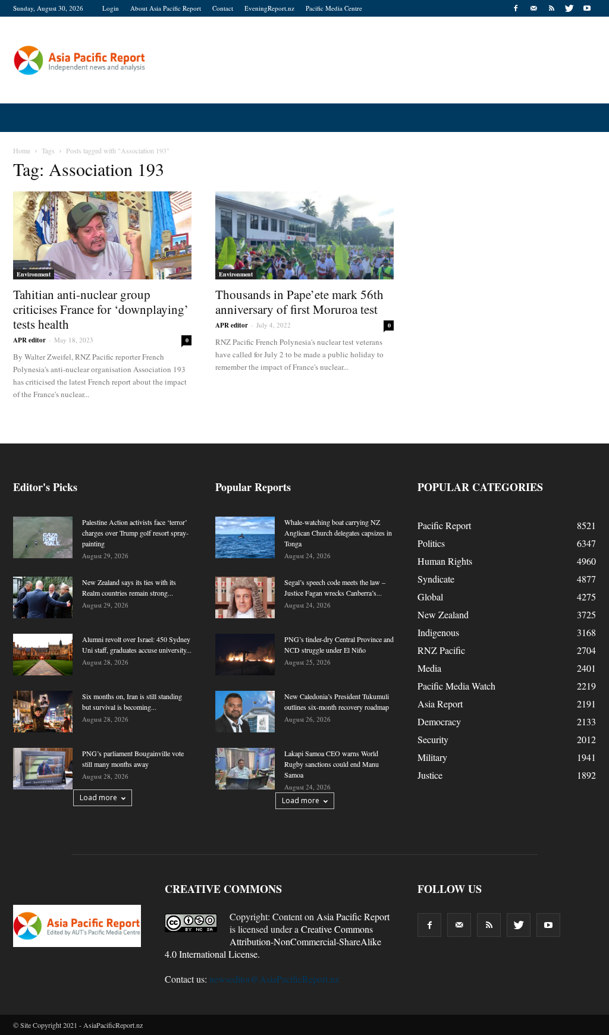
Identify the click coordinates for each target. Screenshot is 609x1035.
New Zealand (443, 614)
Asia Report (440, 703)
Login (110, 8)
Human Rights (444, 561)
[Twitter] (569, 8)
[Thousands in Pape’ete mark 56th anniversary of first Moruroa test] (304, 235)
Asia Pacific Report (353, 916)
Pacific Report (444, 525)
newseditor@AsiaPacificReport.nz (274, 979)
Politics (431, 543)
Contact (222, 8)
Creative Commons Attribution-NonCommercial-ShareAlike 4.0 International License (273, 941)
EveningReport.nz (269, 8)
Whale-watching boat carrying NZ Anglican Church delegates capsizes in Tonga (338, 532)
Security (432, 739)
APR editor (29, 340)
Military (432, 757)
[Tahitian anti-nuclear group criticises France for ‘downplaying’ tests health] (102, 235)
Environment (34, 274)
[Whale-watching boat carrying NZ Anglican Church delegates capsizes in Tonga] (245, 537)
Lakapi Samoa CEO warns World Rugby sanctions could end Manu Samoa (331, 763)
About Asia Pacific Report (165, 8)
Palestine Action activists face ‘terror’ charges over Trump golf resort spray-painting (135, 532)
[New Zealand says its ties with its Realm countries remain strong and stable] (43, 597)
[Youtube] (587, 8)
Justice (429, 775)
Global (430, 596)
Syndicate (435, 578)
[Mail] (533, 8)
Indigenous (438, 632)
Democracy (439, 721)
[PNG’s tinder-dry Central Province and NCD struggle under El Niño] (245, 654)
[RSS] (551, 8)
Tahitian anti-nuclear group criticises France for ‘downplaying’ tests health (101, 309)
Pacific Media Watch (456, 685)
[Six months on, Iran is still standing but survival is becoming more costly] (43, 711)
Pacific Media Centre (334, 8)
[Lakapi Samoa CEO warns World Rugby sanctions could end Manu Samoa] (245, 768)
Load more (98, 797)
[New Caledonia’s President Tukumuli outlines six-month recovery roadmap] (245, 711)
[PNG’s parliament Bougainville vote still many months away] (43, 768)
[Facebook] (516, 8)
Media (429, 668)
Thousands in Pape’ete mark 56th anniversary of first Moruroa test (299, 301)
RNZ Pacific (441, 650)
